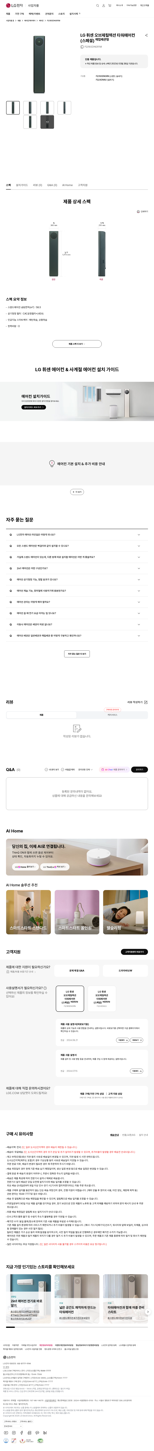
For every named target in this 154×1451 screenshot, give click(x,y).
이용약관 (15, 1345)
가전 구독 (19, 13)
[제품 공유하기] (146, 35)
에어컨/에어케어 (29, 21)
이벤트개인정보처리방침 (64, 1345)
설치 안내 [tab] (143, 1135)
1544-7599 (36, 1374)
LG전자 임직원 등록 (109, 1345)
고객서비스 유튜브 (10, 1421)
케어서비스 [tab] (112, 715)
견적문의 (49, 13)
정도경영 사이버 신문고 (53, 1349)
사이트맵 (6, 1345)
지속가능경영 (131, 5)
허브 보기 (61, 867)
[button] (97, 5)
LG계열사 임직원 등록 (127, 1345)
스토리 (61, 13)
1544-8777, (32, 1381)
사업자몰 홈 (10, 21)
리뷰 (37, 185)
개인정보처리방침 (45, 1345)
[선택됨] (13, 107)
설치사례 (73, 13)
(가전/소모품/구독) (38, 1371)
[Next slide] (148, 1312)
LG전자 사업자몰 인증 (33, 1349)
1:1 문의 (6, 1367)
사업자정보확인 (50, 1400)
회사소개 (119, 5)
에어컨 (41, 21)
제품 (8, 13)
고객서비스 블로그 (26, 1421)
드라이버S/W (125, 970)
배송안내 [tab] (114, 1135)
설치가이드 (22, 185)
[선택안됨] (30, 107)
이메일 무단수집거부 (29, 1345)
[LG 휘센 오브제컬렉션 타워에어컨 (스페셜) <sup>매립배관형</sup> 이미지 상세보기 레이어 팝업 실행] (38, 64)
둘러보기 (30, 867)
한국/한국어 (8, 1426)
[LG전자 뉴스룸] (29, 1433)
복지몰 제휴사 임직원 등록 (13, 1349)
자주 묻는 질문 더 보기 (77, 654)
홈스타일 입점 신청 (71, 1349)
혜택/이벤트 (34, 13)
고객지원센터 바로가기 (134, 952)
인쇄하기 (144, 211)
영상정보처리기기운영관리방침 (87, 1345)
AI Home (67, 185)
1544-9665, (41, 1378)
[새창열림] (6, 1433)
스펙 (8, 185)
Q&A (52, 185)
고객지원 (83, 185)
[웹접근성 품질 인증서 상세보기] (40, 1440)
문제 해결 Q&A (76, 970)
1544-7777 (62, 1378)
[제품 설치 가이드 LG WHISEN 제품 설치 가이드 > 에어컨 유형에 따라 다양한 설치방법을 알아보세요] (77, 401)
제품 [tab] (41, 715)
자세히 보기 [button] (45, 988)
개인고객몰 (144, 5)
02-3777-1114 (24, 1363)
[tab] (70, 999)
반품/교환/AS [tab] (128, 1135)
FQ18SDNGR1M (93, 46)
